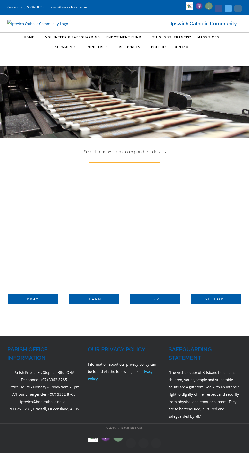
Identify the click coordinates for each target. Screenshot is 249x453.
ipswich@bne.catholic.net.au (68, 7)
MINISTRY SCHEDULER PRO (63, 234)
